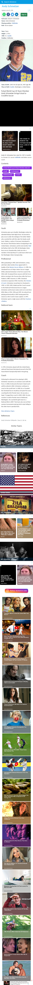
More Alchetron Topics (7, 411)
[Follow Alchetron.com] (16, 593)
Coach (18, 174)
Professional (15, 171)
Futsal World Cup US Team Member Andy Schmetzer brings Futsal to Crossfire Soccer (17, 168)
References (7, 178)
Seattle (9, 36)
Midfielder (15, 23)
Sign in (24, 14)
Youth (5, 171)
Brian (16, 265)
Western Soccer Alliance (16, 267)
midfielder (18, 157)
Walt (29, 246)
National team (8, 174)
